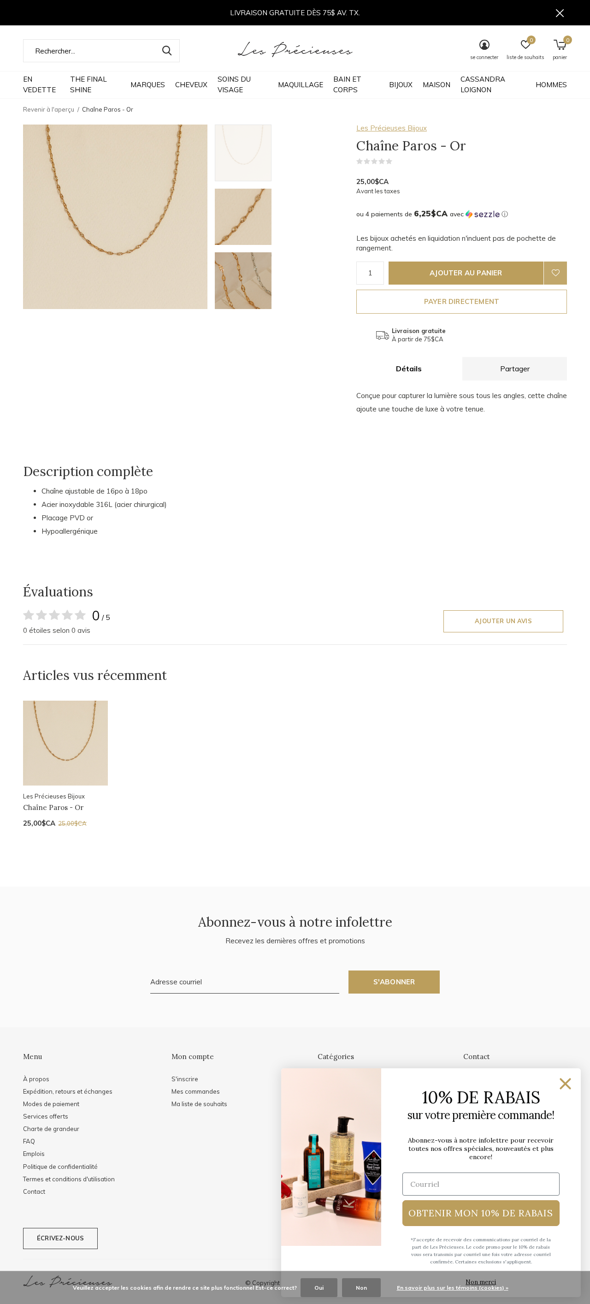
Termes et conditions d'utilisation (69, 1179)
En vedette (39, 84)
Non (361, 1287)
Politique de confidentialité (60, 1166)
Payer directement (461, 301)
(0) (398, 161)
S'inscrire (184, 1079)
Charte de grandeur (51, 1128)
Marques (147, 84)
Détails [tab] (409, 368)
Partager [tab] (515, 368)
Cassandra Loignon (482, 84)
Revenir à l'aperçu (48, 109)
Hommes (551, 84)
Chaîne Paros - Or (53, 807)
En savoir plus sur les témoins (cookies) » (452, 1287)
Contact (34, 1191)
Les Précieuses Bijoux (391, 128)
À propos (36, 1079)
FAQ (29, 1141)
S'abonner (394, 981)
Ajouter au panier (466, 272)
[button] (281, 153)
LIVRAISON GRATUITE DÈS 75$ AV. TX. (295, 12)
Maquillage (300, 84)
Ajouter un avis (503, 621)
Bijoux (401, 84)
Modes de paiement (51, 1104)
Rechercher (167, 50)
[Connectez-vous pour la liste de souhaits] (555, 273)
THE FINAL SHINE (88, 84)
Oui (319, 1287)
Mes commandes (195, 1091)
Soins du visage (234, 84)
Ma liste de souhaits (199, 1104)
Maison (436, 84)
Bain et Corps (347, 84)
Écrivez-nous (60, 1238)
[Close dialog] (565, 1084)
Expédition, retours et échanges (67, 1091)
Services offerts (45, 1116)
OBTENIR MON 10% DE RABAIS (480, 1213)
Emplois (34, 1153)
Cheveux (191, 84)
